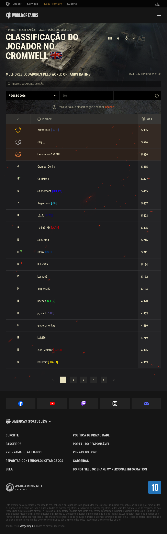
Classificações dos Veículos (55, 30)
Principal (11, 30)
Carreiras (81, 461)
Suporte (12, 435)
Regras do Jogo (85, 452)
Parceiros (13, 444)
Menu (158, 15)
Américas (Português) (29, 421)
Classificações (27, 30)
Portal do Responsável (91, 444)
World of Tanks (22, 15)
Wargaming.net (27, 526)
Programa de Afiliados (24, 452)
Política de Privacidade (91, 435)
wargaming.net (24, 487)
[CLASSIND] (154, 487)
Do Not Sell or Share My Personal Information (110, 469)
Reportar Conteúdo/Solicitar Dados (34, 461)
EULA (9, 469)
